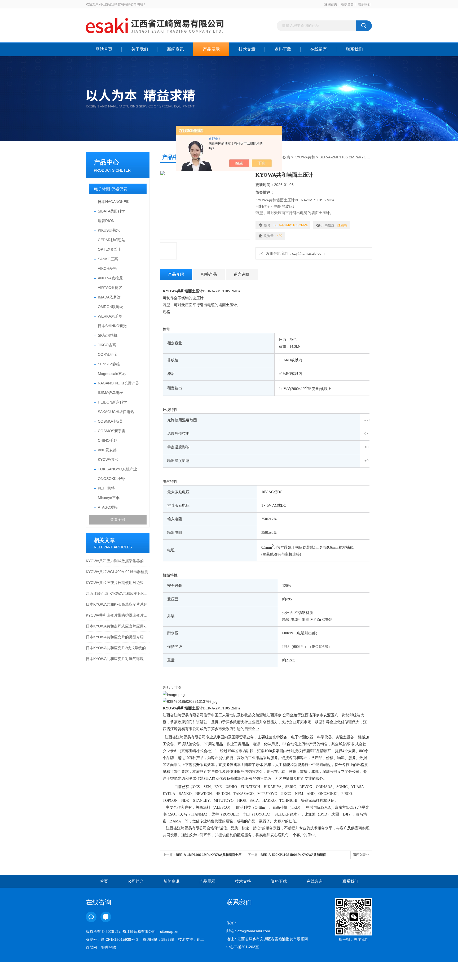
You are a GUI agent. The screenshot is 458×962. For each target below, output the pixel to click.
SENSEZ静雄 (109, 364)
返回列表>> (361, 855)
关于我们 (139, 49)
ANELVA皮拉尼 (110, 278)
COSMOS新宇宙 (111, 431)
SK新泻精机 (107, 335)
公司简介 (136, 881)
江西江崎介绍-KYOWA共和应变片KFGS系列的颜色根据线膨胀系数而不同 (117, 593)
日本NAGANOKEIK (113, 202)
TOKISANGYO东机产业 (117, 469)
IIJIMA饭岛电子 (110, 393)
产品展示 (211, 49)
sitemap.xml (170, 931)
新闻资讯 (175, 49)
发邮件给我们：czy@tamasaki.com (294, 253)
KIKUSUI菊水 (109, 230)
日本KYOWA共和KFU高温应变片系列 (116, 604)
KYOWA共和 (108, 459)
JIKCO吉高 (107, 345)
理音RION (106, 221)
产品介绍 (176, 274)
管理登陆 (108, 947)
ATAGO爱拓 (108, 507)
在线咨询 (315, 881)
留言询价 (242, 274)
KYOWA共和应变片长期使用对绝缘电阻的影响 (117, 582)
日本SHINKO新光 (112, 326)
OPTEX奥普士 (109, 249)
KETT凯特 (106, 488)
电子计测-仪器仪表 (110, 189)
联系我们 (364, 4)
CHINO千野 (107, 440)
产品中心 (106, 162)
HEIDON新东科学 (112, 402)
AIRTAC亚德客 (110, 287)
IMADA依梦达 (109, 297)
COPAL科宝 (107, 354)
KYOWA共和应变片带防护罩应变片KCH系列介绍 (117, 615)
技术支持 (243, 881)
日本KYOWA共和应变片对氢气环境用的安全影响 (117, 659)
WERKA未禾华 (110, 316)
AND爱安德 (107, 450)
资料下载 (282, 49)
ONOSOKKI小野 (111, 478)
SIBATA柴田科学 (111, 211)
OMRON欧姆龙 (110, 307)
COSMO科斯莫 (110, 421)
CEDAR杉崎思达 (111, 240)
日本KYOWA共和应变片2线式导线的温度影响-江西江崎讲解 (117, 648)
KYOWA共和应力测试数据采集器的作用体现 (117, 561)
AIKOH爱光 (107, 268)
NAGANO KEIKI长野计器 (118, 383)
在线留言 (347, 4)
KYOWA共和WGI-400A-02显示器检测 (117, 572)
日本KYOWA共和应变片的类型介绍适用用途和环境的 (117, 637)
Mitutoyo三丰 (109, 498)
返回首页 (330, 4)
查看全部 (117, 519)
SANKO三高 (108, 259)
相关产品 (209, 274)
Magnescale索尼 (112, 373)
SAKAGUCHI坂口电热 (116, 412)
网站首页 (103, 49)
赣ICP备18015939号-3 (119, 939)
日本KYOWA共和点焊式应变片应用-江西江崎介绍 (117, 626)
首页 (104, 881)
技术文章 (247, 49)
